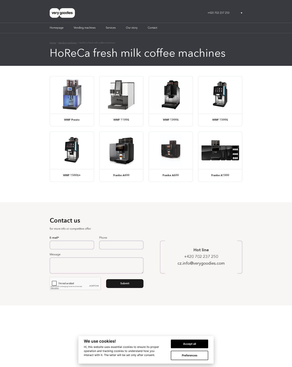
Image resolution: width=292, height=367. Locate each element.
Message (55, 254)
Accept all (189, 344)
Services (111, 28)
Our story (132, 28)
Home (53, 43)
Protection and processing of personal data (72, 352)
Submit (124, 283)
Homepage (57, 28)
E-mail (54, 238)
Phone (103, 238)
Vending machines (85, 28)
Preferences (189, 355)
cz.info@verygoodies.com (201, 264)
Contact (152, 28)
